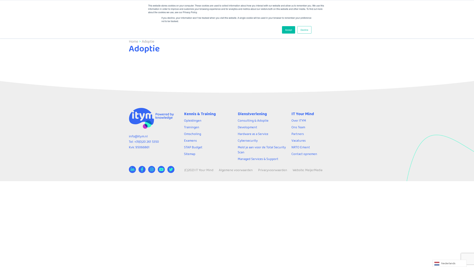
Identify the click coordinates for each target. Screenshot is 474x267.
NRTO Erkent (300, 147)
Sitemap (189, 153)
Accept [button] (288, 29)
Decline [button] (304, 29)
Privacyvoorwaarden (272, 170)
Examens (190, 140)
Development (247, 127)
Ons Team (298, 127)
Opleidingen (192, 120)
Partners (297, 133)
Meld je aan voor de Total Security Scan (262, 150)
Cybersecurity (248, 140)
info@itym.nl (138, 136)
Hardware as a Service (253, 133)
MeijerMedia (313, 170)
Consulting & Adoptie (253, 120)
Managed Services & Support (258, 158)
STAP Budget (193, 147)
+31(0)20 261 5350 (146, 141)
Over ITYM (298, 120)
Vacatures (298, 140)
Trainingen (191, 127)
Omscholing (192, 133)
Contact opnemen (304, 153)
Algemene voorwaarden (236, 170)
